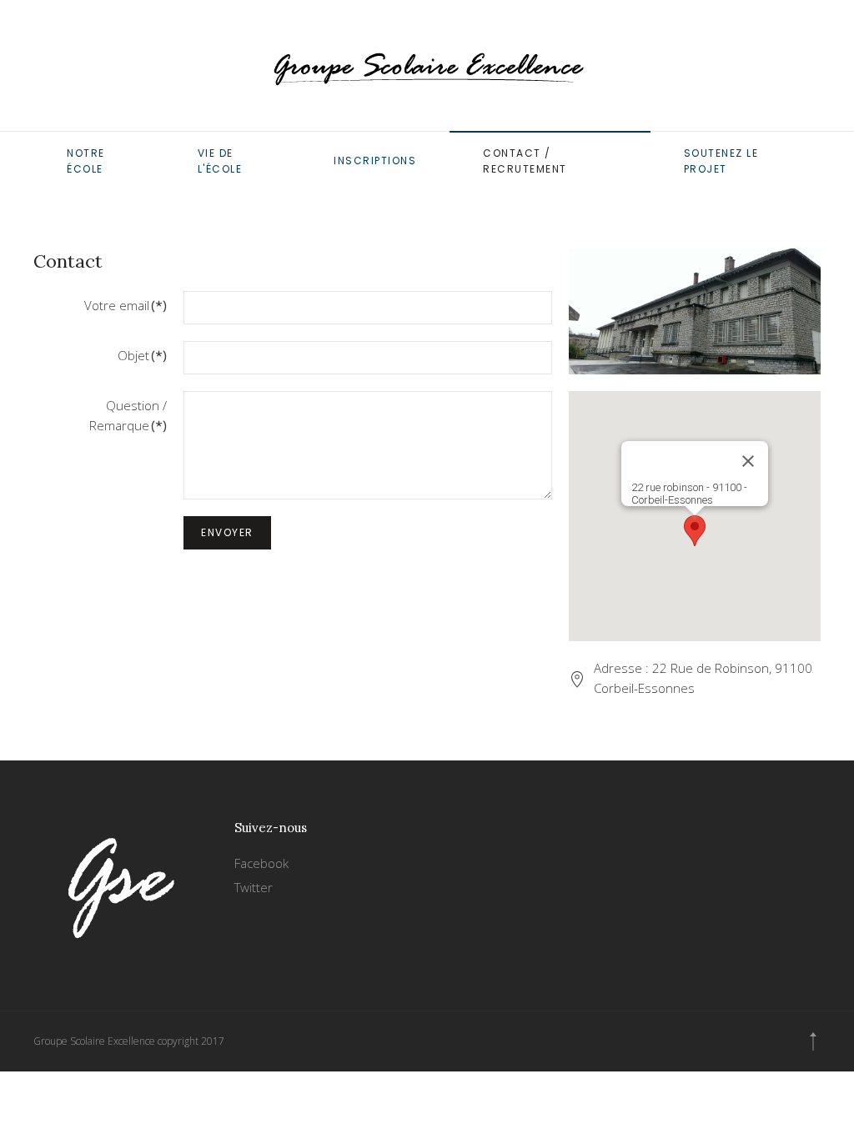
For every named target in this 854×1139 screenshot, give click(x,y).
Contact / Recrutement (525, 161)
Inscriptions (375, 160)
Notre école (86, 161)
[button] (694, 531)
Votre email (125, 305)
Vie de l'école (220, 161)
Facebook (261, 863)
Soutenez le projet (721, 161)
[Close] (748, 461)
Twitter (253, 887)
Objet (142, 355)
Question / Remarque (128, 415)
